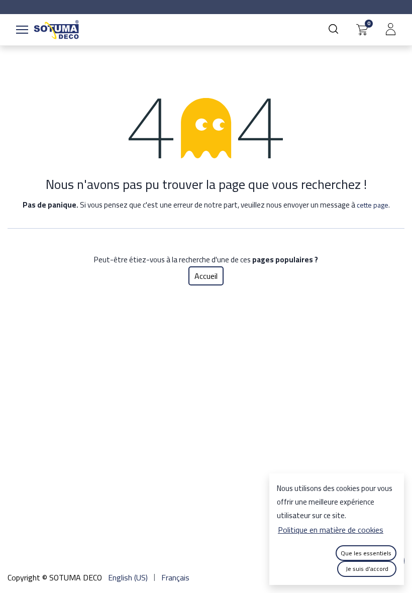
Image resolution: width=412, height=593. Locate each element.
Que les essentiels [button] (366, 553)
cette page (372, 205)
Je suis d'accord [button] (367, 568)
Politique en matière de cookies (330, 529)
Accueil (206, 275)
